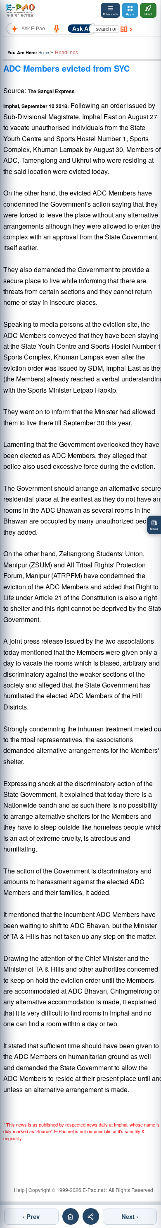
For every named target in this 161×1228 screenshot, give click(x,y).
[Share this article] (91, 1216)
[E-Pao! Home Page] (20, 10)
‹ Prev (31, 1216)
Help (19, 1189)
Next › (129, 1216)
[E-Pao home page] (70, 1216)
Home (43, 52)
